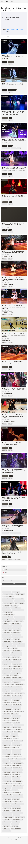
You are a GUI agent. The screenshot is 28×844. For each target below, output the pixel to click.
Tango (10, 201)
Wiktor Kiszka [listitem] (16, 821)
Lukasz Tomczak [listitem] (17, 745)
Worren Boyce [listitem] (7, 826)
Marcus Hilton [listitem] (7, 752)
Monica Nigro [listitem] (7, 765)
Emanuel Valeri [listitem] (16, 682)
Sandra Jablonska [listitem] (18, 781)
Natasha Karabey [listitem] (18, 770)
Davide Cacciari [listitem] (16, 661)
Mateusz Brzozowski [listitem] (20, 758)
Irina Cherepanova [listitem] (8, 711)
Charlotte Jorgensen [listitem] (17, 652)
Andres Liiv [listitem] (6, 623)
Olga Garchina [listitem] (7, 772)
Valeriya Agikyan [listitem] (7, 815)
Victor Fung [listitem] (7, 819)
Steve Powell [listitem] (16, 799)
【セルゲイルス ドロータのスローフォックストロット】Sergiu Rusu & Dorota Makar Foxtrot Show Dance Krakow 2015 (14, 279)
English (5, 572)
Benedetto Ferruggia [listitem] (20, 643)
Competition (4, 61)
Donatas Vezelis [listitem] (18, 668)
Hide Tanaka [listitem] (7, 706)
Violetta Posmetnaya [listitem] (18, 819)
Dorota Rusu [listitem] (7, 673)
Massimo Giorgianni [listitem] (8, 758)
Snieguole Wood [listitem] (18, 794)
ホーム (2, 5)
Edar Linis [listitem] (6, 675)
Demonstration (11, 61)
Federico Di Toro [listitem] (16, 691)
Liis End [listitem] (16, 738)
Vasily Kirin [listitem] (16, 815)
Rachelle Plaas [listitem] (16, 776)
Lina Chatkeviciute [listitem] (8, 740)
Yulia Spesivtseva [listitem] (16, 828)
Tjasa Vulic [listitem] (17, 806)
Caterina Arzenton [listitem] (17, 650)
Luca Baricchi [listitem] (16, 743)
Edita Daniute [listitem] (14, 675)
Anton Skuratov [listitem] (7, 637)
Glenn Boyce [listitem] (16, 700)
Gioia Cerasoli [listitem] (7, 700)
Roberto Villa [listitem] (16, 779)
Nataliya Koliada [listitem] (7, 770)
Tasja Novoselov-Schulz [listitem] (18, 803)
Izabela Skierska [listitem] (17, 715)
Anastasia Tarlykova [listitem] (19, 616)
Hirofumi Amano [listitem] (16, 706)
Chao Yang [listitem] (7, 652)
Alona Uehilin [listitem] (7, 607)
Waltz (10, 256)
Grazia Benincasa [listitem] (16, 702)
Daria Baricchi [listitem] (7, 661)
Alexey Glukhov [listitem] (20, 603)
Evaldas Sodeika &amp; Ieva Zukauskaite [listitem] (12, 686)
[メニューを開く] (25, 1)
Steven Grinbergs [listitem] (8, 801)
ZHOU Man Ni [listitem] (7, 830)
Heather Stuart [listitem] (17, 704)
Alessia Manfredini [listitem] (8, 601)
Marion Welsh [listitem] (7, 756)
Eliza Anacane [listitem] (7, 682)
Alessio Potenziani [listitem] (19, 601)
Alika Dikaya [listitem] (6, 605)
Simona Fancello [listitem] (17, 792)
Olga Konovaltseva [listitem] (17, 772)
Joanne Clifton (10, 559)
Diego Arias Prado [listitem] (17, 664)
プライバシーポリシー (12, 837)
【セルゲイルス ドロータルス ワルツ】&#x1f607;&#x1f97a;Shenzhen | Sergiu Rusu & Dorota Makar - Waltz (14, 57)
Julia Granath (18, 532)
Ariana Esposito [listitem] (7, 639)
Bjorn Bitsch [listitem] (21, 646)
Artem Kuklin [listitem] (17, 639)
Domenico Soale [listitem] (8, 668)
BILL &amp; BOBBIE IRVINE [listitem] (9, 646)
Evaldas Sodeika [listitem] (20, 684)
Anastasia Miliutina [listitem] (8, 612)
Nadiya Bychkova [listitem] (8, 767)
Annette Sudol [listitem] (16, 632)
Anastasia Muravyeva (6, 148)
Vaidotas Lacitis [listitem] (17, 810)
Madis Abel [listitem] (16, 747)
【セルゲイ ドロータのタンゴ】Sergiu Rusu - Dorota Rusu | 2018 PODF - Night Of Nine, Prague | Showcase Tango (13, 499)
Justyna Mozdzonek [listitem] (8, 729)
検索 (14, 583)
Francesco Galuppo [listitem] (8, 693)
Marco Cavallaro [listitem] (17, 749)
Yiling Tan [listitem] (15, 826)
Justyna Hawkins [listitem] (17, 727)
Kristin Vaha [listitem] (15, 733)
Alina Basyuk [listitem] (15, 605)
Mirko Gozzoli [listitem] (7, 763)
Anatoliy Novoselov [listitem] (20, 619)
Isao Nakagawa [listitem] (7, 715)
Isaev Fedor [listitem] (7, 713)
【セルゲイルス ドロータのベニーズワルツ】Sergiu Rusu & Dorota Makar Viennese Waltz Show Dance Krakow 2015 (13, 307)
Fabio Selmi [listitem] (7, 691)
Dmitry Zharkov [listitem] (7, 666)
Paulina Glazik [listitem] (7, 776)
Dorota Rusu (4, 64)
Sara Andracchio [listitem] (8, 783)
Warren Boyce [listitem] (7, 821)
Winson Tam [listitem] (15, 824)
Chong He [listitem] (6, 655)
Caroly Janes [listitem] (7, 650)
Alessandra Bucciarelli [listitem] (9, 598)
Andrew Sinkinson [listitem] (16, 623)
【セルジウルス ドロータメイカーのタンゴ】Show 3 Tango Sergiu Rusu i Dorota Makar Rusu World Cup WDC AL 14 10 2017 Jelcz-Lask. (13, 197)
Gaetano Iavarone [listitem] (20, 693)
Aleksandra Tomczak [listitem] (9, 596)
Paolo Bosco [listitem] (16, 774)
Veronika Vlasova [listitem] (20, 817)
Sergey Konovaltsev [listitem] (18, 788)
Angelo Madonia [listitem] (18, 625)
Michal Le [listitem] (6, 761)
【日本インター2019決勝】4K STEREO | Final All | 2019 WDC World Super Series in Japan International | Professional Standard (14, 141)
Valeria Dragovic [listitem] (7, 812)
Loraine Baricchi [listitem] (19, 740)
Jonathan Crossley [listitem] (8, 725)
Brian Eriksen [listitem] (7, 648)
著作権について (21, 837)
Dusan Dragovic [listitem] (16, 673)
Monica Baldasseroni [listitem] (18, 763)
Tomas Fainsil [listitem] (7, 808)
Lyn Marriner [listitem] (7, 747)
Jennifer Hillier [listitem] (16, 718)
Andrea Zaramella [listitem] (19, 621)
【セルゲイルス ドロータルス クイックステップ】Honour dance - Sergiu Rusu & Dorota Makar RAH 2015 (13, 85)
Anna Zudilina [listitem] (17, 630)
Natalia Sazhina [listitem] (18, 767)
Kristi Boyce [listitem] (6, 733)
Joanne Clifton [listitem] (7, 722)
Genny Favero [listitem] (7, 695)
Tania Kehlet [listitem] (7, 803)
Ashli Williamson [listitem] (18, 641)
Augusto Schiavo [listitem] (8, 643)
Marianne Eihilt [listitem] (17, 754)
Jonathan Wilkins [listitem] (19, 725)
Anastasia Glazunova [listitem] (18, 610)
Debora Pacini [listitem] (7, 664)
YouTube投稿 (14, 839)
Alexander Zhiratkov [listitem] (9, 603)
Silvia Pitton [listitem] (7, 792)
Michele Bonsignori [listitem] (15, 761)
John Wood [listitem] (17, 722)
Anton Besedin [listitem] (17, 634)
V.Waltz (10, 117)
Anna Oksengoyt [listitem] (7, 630)
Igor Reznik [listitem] (18, 709)
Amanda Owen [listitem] (7, 610)
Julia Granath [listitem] (7, 727)
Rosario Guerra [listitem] (7, 781)
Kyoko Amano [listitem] (15, 736)
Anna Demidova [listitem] (7, 628)
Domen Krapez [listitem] (18, 666)
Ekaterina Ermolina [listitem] (17, 677)
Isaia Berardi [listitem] (15, 713)
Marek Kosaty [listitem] (17, 752)
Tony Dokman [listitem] (7, 810)
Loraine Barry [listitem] (7, 743)
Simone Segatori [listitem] (8, 794)
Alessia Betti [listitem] (20, 598)
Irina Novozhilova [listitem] (19, 711)
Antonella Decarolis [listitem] (18, 637)
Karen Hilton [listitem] (19, 729)
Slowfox (9, 173)
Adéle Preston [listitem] (7, 592)
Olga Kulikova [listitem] (7, 774)
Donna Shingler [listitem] (7, 670)
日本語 (5, 569)
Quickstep (10, 145)
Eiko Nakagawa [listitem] (7, 677)
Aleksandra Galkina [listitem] (8, 594)
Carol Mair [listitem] (15, 648)
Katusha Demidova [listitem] (8, 731)
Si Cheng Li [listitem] (15, 790)
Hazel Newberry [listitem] (8, 704)
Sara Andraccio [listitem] (18, 783)
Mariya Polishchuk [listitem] (17, 756)
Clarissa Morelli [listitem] (16, 657)
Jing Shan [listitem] (6, 720)
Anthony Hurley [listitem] (7, 634)
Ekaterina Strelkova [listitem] (20, 679)
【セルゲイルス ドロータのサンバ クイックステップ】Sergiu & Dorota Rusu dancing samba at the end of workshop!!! (13, 335)
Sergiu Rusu (10, 64)
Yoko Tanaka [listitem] (7, 828)
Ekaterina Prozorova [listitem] (8, 679)
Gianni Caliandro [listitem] (7, 697)
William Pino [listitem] (7, 824)
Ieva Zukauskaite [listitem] (8, 709)
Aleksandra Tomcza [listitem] (20, 594)
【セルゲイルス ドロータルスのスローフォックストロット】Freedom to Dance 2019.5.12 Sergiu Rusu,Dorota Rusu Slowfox (13, 225)
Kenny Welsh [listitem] (18, 731)
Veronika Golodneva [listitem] (9, 817)
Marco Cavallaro (17, 559)
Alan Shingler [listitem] (16, 592)
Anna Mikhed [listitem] (17, 628)
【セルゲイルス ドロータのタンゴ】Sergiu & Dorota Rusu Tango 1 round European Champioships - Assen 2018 (13, 416)
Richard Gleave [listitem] (7, 779)
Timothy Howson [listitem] (8, 806)
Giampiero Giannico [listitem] (17, 695)
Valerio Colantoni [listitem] (18, 812)
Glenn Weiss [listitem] (7, 702)
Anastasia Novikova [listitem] (8, 616)
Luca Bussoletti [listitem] (7, 745)
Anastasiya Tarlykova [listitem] (8, 619)
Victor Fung (19, 148)
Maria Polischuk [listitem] (7, 754)
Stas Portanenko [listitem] (19, 797)
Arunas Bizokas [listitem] (7, 641)
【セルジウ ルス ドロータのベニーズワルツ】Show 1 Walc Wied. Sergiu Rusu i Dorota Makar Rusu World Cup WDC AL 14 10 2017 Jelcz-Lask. (13, 113)
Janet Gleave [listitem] (7, 718)
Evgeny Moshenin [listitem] (18, 688)
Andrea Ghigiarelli (5, 532)
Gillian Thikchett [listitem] (17, 697)
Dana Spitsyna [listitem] (17, 659)
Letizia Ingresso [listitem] (8, 738)
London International (12, 89)
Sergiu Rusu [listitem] (7, 790)
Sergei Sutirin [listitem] (7, 788)
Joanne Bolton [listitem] (15, 720)
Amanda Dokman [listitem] (17, 607)
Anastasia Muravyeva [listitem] (9, 614)
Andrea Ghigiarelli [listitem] (8, 621)
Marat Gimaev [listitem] (7, 749)
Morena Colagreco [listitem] (17, 765)
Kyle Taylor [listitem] (6, 736)
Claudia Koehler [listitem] (7, 659)
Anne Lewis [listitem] (7, 632)
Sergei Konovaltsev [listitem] (18, 785)
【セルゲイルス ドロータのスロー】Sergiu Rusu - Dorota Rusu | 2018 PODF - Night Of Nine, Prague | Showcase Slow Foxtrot (13, 471)
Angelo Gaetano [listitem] (7, 625)
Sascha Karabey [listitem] (8, 785)
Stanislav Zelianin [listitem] (8, 797)
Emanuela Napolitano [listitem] (9, 684)
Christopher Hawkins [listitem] (17, 655)
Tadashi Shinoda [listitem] (18, 801)
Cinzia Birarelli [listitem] (7, 657)
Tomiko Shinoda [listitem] (17, 808)
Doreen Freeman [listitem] (17, 670)
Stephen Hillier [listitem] (7, 799)
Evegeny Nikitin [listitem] (7, 688)
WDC (8, 340)
